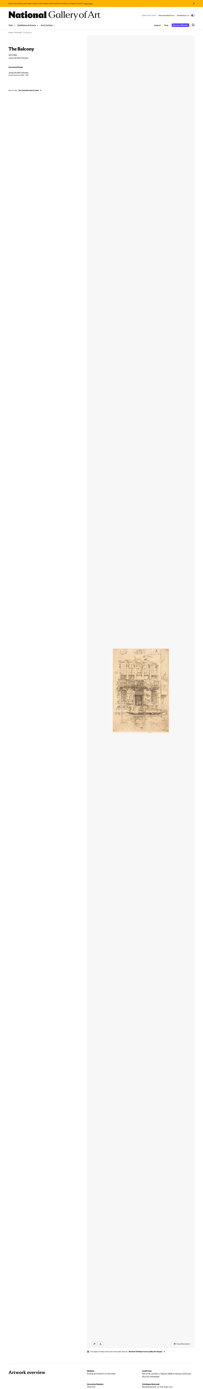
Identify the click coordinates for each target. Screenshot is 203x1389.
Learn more (88, 3)
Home (10, 32)
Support (157, 25)
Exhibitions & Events (26, 25)
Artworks (18, 32)
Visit (10, 25)
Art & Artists (47, 25)
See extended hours (166, 15)
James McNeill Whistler (18, 72)
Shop (166, 25)
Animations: (183, 15)
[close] (194, 3)
